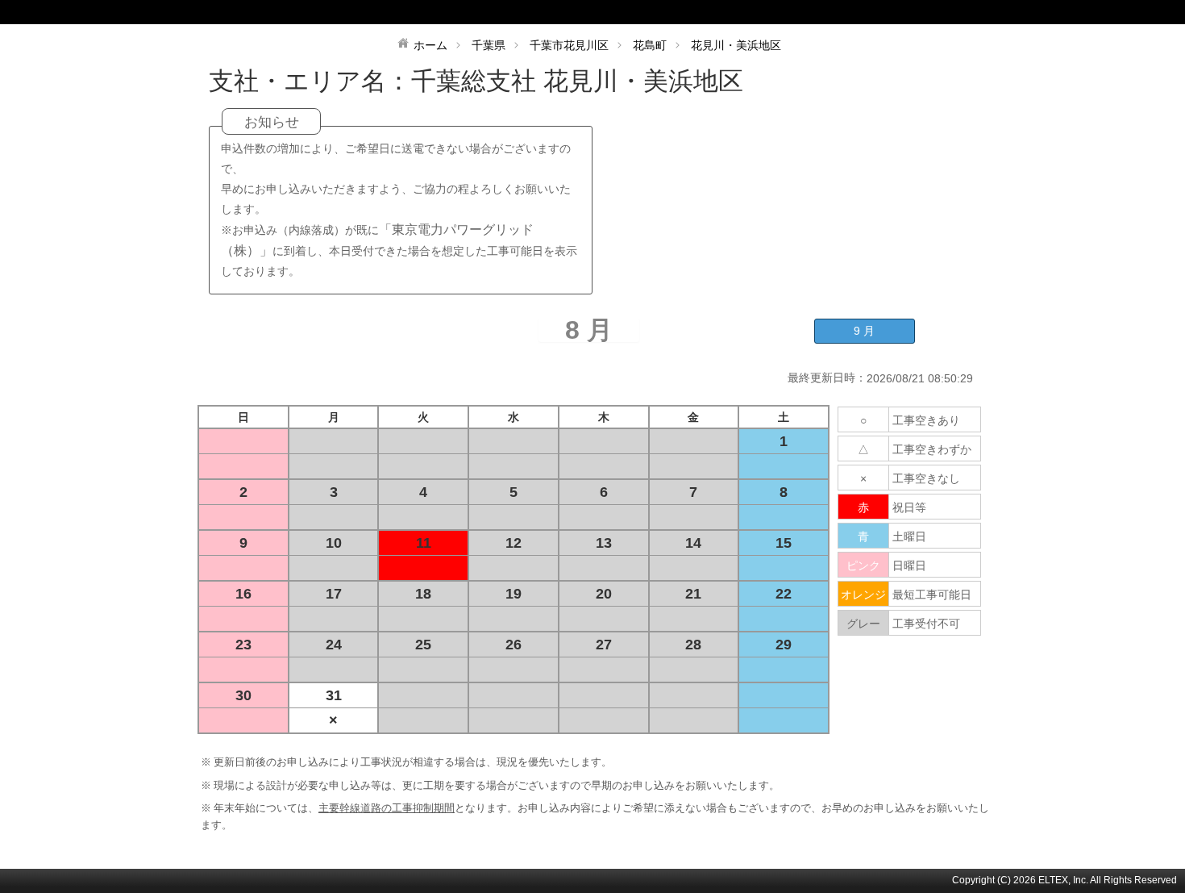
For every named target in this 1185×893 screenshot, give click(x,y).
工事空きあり (926, 420)
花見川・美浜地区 (736, 45)
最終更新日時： (827, 377)
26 (513, 644)
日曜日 (909, 565)
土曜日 (909, 536)
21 (693, 594)
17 (334, 594)
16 (243, 594)
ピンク (863, 565)
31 (334, 695)
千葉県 (488, 45)
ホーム (430, 45)
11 (423, 543)
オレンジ (863, 594)
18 (423, 594)
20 (604, 594)
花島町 (650, 45)
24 (334, 644)
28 (693, 644)
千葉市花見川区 (569, 45)
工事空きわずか (931, 449)
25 (423, 644)
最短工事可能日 (931, 594)
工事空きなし (926, 478)
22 (783, 594)
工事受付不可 (926, 623)
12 (513, 543)
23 (243, 644)
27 (604, 644)
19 (513, 594)
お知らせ (271, 122)
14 (693, 543)
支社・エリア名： (310, 81)
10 (334, 543)
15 (783, 543)
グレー (863, 623)
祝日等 (909, 507)
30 (243, 695)
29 (783, 644)
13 (604, 543)
